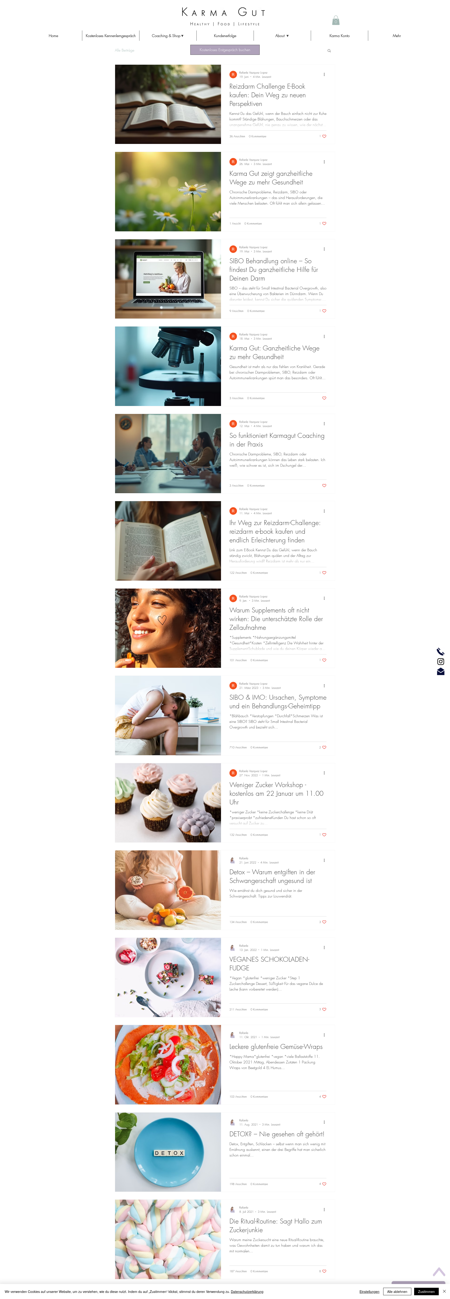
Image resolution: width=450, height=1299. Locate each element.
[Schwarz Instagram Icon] (440, 661)
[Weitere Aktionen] (326, 74)
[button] (167, 35)
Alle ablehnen (397, 1291)
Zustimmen (426, 1291)
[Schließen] (444, 1291)
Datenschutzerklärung (247, 1291)
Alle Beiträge (124, 50)
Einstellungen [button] (369, 1291)
